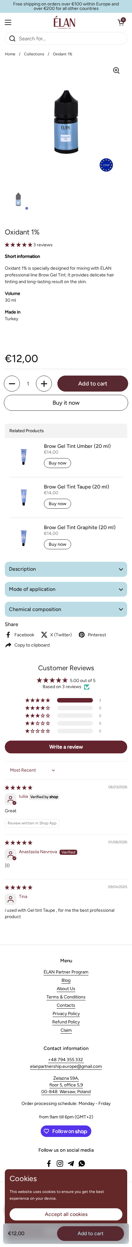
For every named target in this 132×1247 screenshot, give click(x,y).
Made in (13, 312)
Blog (66, 980)
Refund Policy (66, 1022)
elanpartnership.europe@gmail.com (66, 1066)
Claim (66, 1030)
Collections (34, 54)
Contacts (66, 1005)
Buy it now (66, 402)
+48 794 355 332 (66, 1059)
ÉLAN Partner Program (66, 972)
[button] (120, 22)
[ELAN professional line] (64, 22)
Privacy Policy (66, 1013)
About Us (66, 988)
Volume (12, 293)
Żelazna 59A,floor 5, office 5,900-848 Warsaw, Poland (66, 1085)
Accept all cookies (66, 1214)
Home (10, 54)
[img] (18, 787)
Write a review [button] (66, 747)
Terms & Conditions (66, 997)
